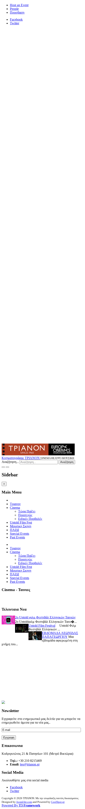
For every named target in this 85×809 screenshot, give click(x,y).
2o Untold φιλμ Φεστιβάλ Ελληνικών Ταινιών (45, 617)
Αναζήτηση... (10, 462)
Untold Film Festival (41, 625)
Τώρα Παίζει (26, 511)
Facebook (16, 19)
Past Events (17, 537)
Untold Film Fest (21, 522)
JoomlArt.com (24, 801)
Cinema (15, 507)
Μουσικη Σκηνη (20, 526)
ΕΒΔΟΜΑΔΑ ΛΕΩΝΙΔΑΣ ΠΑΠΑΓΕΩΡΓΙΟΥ (60, 634)
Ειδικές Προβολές (30, 518)
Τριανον (15, 504)
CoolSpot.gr (58, 801)
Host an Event (19, 5)
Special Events (19, 533)
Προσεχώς (25, 515)
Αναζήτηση (66, 462)
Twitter (14, 23)
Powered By (21, 805)
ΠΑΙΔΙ (14, 530)
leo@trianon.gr (30, 764)
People (14, 9)
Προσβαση (17, 12)
